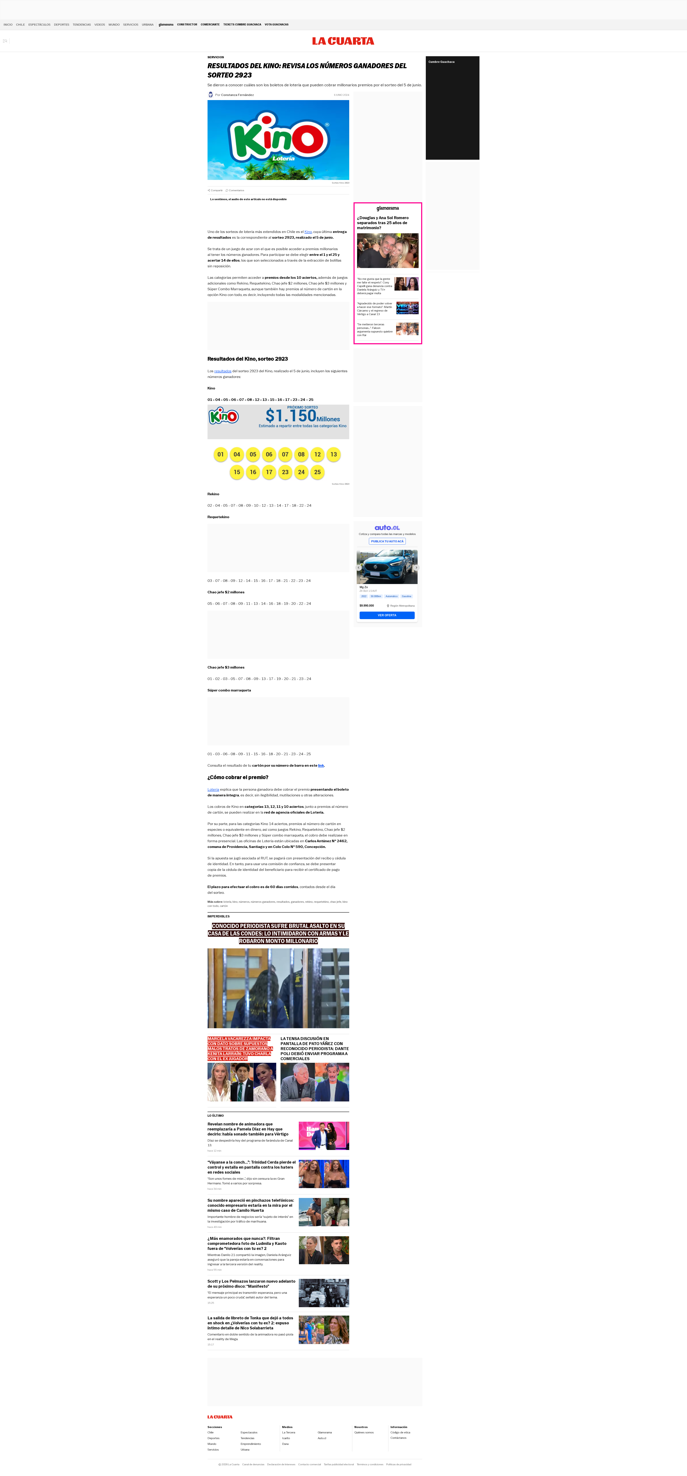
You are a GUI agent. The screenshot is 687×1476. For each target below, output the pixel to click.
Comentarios (236, 190)
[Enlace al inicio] (388, 209)
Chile (20, 25)
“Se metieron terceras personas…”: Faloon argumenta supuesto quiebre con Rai (375, 330)
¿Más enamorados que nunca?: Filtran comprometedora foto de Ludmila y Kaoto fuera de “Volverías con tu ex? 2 (247, 1243)
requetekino (321, 902)
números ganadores (263, 902)
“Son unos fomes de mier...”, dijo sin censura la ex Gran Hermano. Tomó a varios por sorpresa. (246, 1181)
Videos (99, 25)
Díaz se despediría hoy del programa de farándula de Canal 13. (250, 1142)
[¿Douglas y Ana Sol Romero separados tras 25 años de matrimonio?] (388, 251)
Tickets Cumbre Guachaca (242, 24)
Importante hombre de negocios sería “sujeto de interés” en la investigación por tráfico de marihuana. (250, 1219)
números (244, 902)
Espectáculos (39, 25)
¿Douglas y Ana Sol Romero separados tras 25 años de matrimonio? (383, 222)
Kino (308, 231)
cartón (224, 906)
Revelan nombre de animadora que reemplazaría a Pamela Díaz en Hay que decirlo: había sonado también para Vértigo (248, 1129)
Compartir (217, 190)
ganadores (297, 902)
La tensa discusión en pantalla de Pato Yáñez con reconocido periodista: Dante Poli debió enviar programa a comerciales (315, 1048)
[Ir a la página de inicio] (343, 41)
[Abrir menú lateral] (6, 41)
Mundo (114, 25)
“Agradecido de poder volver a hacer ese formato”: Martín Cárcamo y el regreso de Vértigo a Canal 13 (374, 309)
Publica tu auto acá (387, 541)
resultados (223, 370)
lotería (227, 902)
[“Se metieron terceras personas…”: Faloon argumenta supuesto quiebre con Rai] (407, 329)
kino (235, 902)
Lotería (213, 789)
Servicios (130, 25)
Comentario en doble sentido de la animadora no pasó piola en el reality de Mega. (250, 1336)
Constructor (187, 24)
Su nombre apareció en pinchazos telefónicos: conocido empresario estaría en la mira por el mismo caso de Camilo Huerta (251, 1205)
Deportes (61, 25)
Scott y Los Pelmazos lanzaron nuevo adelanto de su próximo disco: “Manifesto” (251, 1284)
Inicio (8, 25)
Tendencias (82, 25)
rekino (309, 902)
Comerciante (210, 24)
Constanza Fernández (237, 95)
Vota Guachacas (277, 24)
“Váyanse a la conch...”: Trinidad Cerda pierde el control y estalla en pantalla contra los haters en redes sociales (252, 1167)
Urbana (148, 25)
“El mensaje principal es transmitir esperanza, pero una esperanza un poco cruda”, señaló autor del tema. (247, 1295)
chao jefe (335, 902)
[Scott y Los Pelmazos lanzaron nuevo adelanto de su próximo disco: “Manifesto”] (324, 1293)
